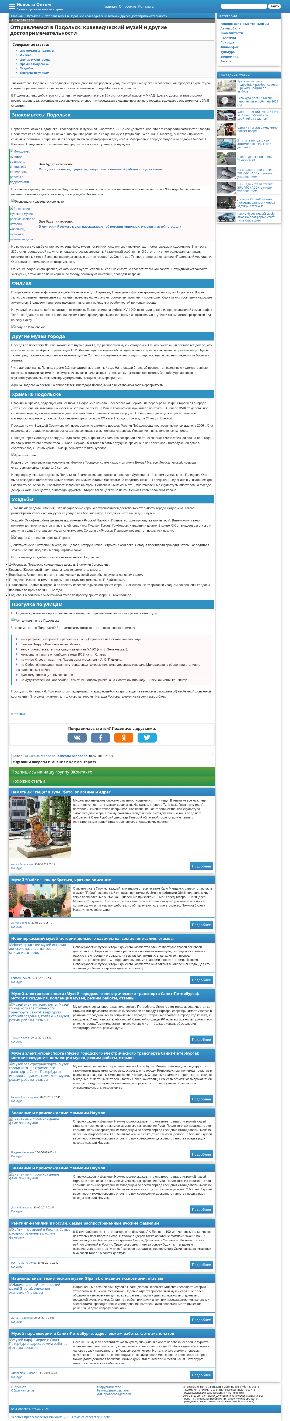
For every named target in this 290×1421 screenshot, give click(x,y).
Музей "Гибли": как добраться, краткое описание (61, 879)
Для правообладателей (114, 1394)
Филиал (25, 55)
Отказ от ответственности (91, 1417)
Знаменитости (231, 33)
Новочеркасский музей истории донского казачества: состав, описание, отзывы (92, 938)
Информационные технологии (244, 24)
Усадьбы (26, 68)
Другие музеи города (35, 60)
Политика (228, 38)
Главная (110, 6)
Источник (18, 714)
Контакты (146, 6)
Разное (225, 61)
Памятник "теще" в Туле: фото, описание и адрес (61, 792)
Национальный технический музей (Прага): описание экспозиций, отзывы (87, 1278)
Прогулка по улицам (34, 73)
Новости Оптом (34, 4)
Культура (16, 868)
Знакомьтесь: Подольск (37, 51)
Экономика (229, 57)
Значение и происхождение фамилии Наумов (58, 1112)
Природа (227, 42)
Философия (229, 47)
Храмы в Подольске (34, 64)
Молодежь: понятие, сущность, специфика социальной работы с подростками (100, 169)
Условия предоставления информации (39, 1417)
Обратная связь (23, 1390)
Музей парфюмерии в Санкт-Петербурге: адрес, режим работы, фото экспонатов (92, 1333)
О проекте (127, 6)
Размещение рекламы (113, 1390)
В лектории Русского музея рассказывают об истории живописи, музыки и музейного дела (110, 226)
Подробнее (201, 866)
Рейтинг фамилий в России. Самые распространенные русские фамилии (85, 1223)
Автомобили (230, 28)
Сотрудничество (109, 1387)
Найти (274, 6)
